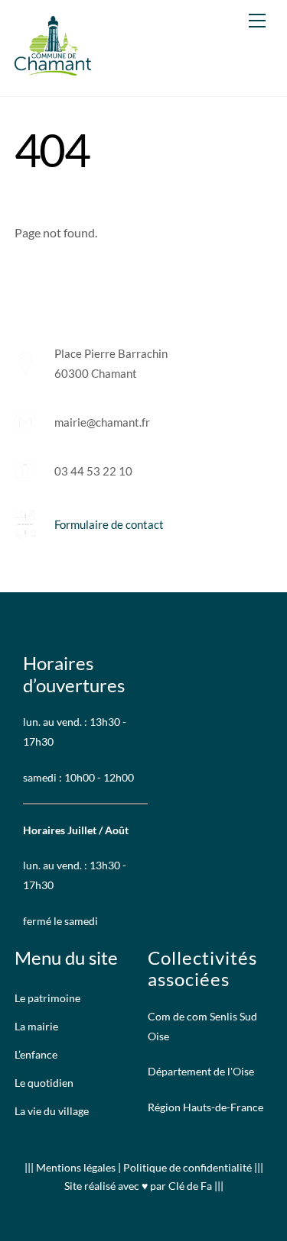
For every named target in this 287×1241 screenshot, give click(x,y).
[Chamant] (53, 68)
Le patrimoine (47, 998)
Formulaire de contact (109, 524)
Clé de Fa (190, 1185)
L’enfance (36, 1055)
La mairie (36, 1026)
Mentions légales (77, 1167)
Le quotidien (44, 1083)
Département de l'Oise (201, 1071)
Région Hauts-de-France (205, 1107)
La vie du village (52, 1111)
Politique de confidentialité (187, 1167)
